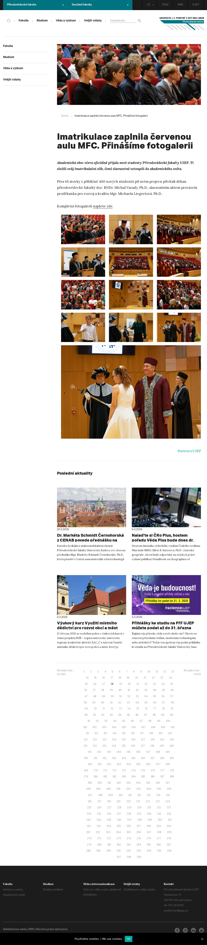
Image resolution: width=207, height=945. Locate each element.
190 (100, 783)
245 (109, 819)
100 (168, 721)
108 (153, 727)
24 (170, 677)
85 (128, 715)
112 (96, 733)
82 (102, 715)
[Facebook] (177, 930)
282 (119, 844)
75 (137, 708)
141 (90, 752)
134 (114, 746)
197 (168, 783)
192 (119, 783)
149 (168, 752)
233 (169, 807)
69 (86, 708)
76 (146, 708)
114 (114, 733)
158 (162, 758)
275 (139, 838)
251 (170, 819)
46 (172, 690)
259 (158, 826)
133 (104, 746)
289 (98, 850)
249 (149, 819)
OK (129, 938)
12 (165, 671)
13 (173, 671)
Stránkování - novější (65, 672)
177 (162, 770)
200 (108, 789)
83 (111, 715)
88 (154, 715)
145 (129, 752)
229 (129, 807)
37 (94, 690)
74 (128, 708)
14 (87, 677)
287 (169, 844)
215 (168, 795)
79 (171, 708)
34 (163, 684)
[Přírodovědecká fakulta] (9, 20)
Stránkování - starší (192, 672)
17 (112, 677)
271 (99, 838)
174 (134, 770)
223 (158, 801)
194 (138, 783)
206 (169, 789)
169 (86, 770)
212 (139, 795)
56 (163, 696)
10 (149, 671)
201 (118, 789)
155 (133, 758)
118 (151, 733)
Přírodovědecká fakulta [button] (21, 5)
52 (129, 696)
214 (158, 795)
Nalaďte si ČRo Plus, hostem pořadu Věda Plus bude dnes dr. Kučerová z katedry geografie (163, 540)
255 (119, 826)
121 (86, 739)
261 (88, 832)
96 (132, 721)
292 (128, 850)
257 (139, 826)
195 (148, 783)
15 (95, 677)
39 (111, 690)
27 (103, 684)
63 (128, 702)
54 (146, 696)
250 (160, 819)
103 (104, 727)
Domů (64, 116)
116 (133, 733)
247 (129, 819)
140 (172, 746)
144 (119, 752)
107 (144, 727)
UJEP (195, 5)
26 (94, 684)
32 (146, 684)
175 (143, 770)
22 (153, 677)
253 (99, 826)
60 (102, 702)
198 (89, 789)
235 (99, 813)
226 (99, 807)
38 (102, 690)
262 (98, 832)
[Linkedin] (193, 930)
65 (146, 702)
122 (95, 739)
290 (108, 850)
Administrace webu (15, 929)
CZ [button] (148, 5)
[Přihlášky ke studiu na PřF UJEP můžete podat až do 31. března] (166, 595)
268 (159, 832)
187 (162, 776)
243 (88, 819)
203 (138, 789)
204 (148, 789)
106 (134, 727)
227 (109, 807)
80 (86, 715)
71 (103, 708)
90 (171, 715)
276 (149, 838)
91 (89, 721)
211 (130, 795)
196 (158, 783)
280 (99, 844)
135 (124, 746)
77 (154, 708)
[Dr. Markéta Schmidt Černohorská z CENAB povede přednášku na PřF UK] (91, 507)
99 (158, 721)
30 (129, 684)
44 (154, 690)
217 (99, 801)
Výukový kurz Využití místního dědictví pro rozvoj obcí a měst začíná (87, 627)
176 (153, 770)
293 (138, 850)
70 (95, 708)
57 (171, 696)
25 (86, 684)
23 (161, 677)
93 (106, 721)
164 (129, 764)
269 (169, 832)
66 (154, 702)
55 (154, 696)
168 (168, 764)
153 (114, 758)
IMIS (180, 5)
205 (159, 789)
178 (172, 770)
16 (103, 677)
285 (149, 844)
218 (109, 801)
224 (168, 801)
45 (163, 690)
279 (89, 844)
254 (109, 826)
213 (149, 795)
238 (129, 813)
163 (119, 764)
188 (172, 776)
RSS (31, 929)
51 (120, 696)
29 (120, 684)
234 (89, 813)
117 (142, 733)
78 (163, 708)
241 (159, 813)
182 (114, 776)
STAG (165, 5)
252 (89, 826)
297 (118, 857)
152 (105, 758)
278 (169, 838)
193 (129, 783)
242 (169, 813)
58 (85, 702)
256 (129, 826)
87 (145, 715)
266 (138, 832)
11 (157, 671)
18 (120, 677)
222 (148, 801)
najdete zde (103, 206)
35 (171, 684)
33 (154, 684)
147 (148, 752)
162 (109, 764)
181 (105, 776)
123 (105, 739)
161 (99, 764)
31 (137, 684)
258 (149, 826)
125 (124, 739)
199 (98, 789)
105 (124, 727)
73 (120, 708)
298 (129, 857)
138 (152, 746)
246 (119, 819)
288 (88, 850)
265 (128, 832)
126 (133, 739)
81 (94, 715)
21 (145, 677)
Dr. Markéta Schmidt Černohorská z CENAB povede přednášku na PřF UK (90, 540)
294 (149, 850)
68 (172, 702)
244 (98, 819)
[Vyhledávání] (140, 20)
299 (139, 857)
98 (149, 721)
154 (124, 758)
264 (118, 832)
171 (105, 770)
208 (100, 795)
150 (86, 758)
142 (99, 752)
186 (153, 776)
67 (163, 702)
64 (137, 702)
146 (138, 752)
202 (128, 789)
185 (143, 776)
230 (139, 807)
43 (145, 690)
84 (119, 715)
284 (138, 844)
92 (97, 721)
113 (105, 733)
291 (119, 850)
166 (148, 764)
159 (172, 758)
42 (137, 690)
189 (90, 783)
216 (90, 801)
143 (109, 752)
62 (119, 702)
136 (133, 746)
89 (162, 715)
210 (120, 795)
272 (109, 838)
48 (94, 696)
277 (159, 838)
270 (89, 838)
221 (138, 801)
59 (93, 702)
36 (85, 690)
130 (172, 739)
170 (96, 770)
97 (141, 721)
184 (134, 776)
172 (114, 770)
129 (162, 739)
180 (96, 776)
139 (162, 746)
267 (149, 832)
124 (114, 739)
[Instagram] (185, 930)
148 (158, 752)
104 (114, 727)
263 (108, 832)
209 (110, 795)
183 (124, 776)
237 (119, 813)
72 (111, 708)
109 (163, 727)
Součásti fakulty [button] (82, 5)
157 (153, 758)
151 (95, 758)
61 (111, 702)
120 (170, 733)
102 (95, 727)
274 (129, 838)
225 (89, 807)
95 (123, 721)
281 (109, 844)
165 (138, 764)
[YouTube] (201, 930)
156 (143, 758)
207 (90, 795)
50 (112, 696)
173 (124, 770)
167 (158, 764)
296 (169, 850)
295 (159, 850)
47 (86, 696)
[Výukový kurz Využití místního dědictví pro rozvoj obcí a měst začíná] (91, 595)
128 (152, 739)
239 (139, 813)
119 (160, 733)
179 (86, 776)
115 (124, 733)
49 (103, 696)
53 (137, 696)
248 (139, 819)
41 (128, 690)
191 (109, 783)
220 (128, 801)
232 (159, 807)
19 (128, 677)
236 (109, 813)
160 (90, 764)
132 (95, 746)
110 (172, 727)
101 (85, 727)
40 (120, 690)
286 (158, 844)
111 (87, 733)
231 (149, 807)
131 (85, 746)
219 (118, 801)
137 (143, 746)
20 (136, 677)
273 (119, 838)
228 (119, 807)
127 (143, 739)
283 (129, 844)
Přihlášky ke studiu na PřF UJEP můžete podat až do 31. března (163, 625)
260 (169, 826)
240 (149, 813)
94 (114, 721)
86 (137, 715)
